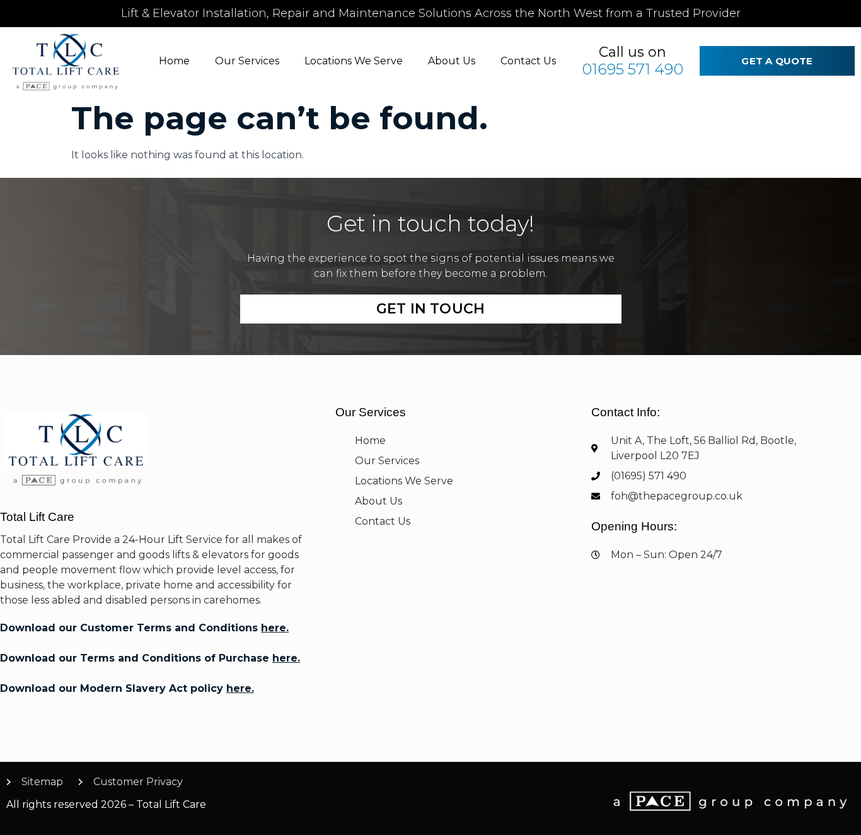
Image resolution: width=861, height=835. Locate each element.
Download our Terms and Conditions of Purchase (150, 658)
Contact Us (528, 61)
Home (174, 61)
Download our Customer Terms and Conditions (144, 628)
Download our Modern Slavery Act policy (127, 688)
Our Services (247, 61)
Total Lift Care (37, 516)
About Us (451, 61)
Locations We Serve (353, 61)
